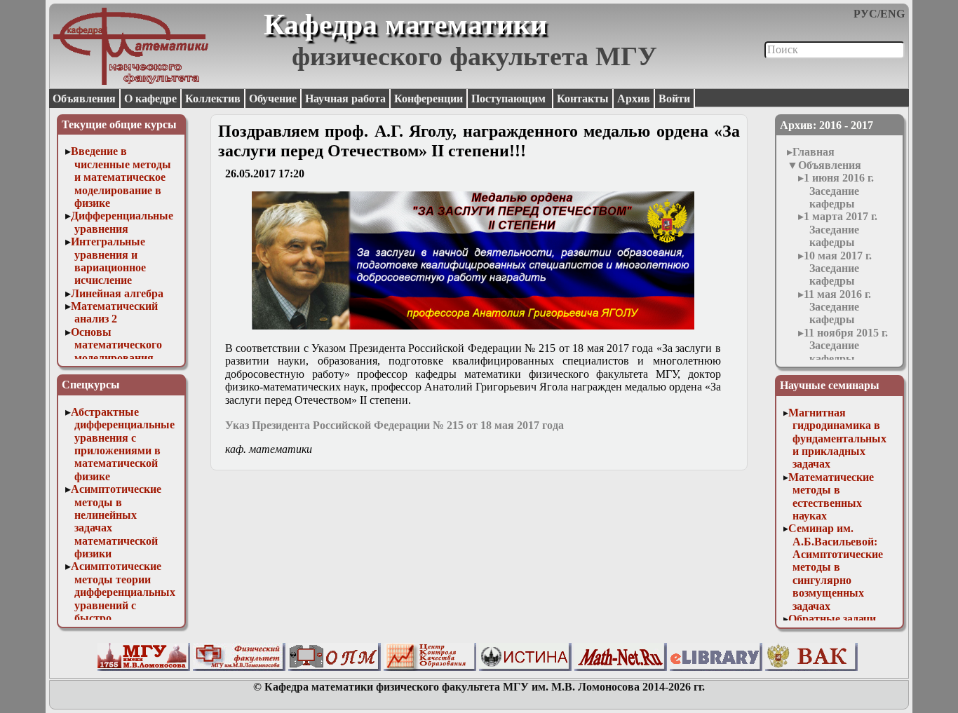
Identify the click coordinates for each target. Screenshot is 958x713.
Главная (813, 152)
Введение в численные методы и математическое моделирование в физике (121, 177)
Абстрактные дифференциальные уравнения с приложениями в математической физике (123, 444)
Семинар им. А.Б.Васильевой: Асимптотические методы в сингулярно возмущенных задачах (835, 566)
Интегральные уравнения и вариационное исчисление (109, 261)
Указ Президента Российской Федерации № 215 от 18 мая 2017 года (394, 425)
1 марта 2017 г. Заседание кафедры (840, 229)
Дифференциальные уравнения (122, 222)
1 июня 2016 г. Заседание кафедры (839, 191)
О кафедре (150, 98)
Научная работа (345, 98)
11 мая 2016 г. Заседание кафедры (837, 307)
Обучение (273, 98)
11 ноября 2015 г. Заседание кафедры (846, 346)
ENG (892, 14)
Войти (674, 98)
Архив (633, 98)
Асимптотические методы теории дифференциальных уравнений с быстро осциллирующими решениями (123, 604)
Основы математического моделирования (117, 345)
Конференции (428, 98)
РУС (865, 14)
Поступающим (509, 98)
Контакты (583, 98)
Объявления (84, 98)
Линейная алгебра (117, 293)
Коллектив (213, 98)
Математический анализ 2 (114, 312)
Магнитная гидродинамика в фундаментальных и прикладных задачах (837, 438)
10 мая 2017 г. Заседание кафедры (838, 268)
